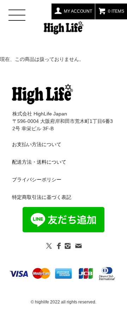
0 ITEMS (116, 11)
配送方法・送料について (39, 162)
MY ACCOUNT (78, 11)
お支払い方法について (36, 144)
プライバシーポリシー (36, 179)
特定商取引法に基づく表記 (41, 197)
